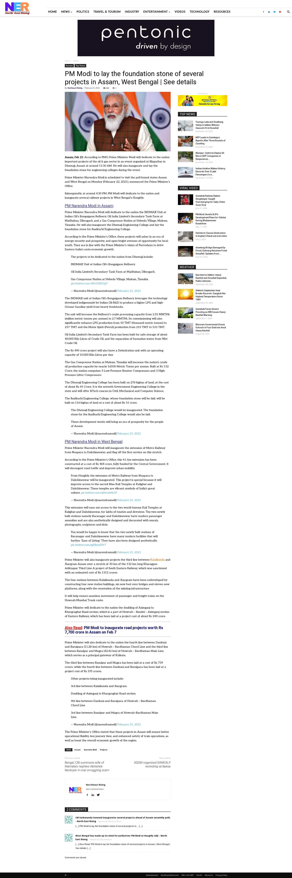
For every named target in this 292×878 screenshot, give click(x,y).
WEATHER (187, 267)
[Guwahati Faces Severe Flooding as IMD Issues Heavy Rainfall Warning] (185, 312)
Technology (199, 12)
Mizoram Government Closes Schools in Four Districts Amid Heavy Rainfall (211, 327)
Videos (180, 12)
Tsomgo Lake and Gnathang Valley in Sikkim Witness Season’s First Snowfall (209, 125)
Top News (80, 65)
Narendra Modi (90, 750)
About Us (209, 875)
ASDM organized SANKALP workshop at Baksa (152, 764)
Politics (82, 12)
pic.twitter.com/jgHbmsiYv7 (88, 545)
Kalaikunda (157, 559)
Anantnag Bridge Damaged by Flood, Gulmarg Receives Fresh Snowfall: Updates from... (211, 250)
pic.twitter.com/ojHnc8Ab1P (99, 492)
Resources (222, 12)
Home (52, 12)
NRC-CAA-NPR (188, 875)
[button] (288, 12)
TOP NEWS (187, 114)
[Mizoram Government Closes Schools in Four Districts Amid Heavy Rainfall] (185, 328)
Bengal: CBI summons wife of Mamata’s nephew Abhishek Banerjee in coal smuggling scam (87, 766)
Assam (69, 65)
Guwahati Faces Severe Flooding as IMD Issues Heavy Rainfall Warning (211, 312)
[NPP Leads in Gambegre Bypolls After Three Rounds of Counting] (185, 141)
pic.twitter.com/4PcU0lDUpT (89, 283)
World (199, 875)
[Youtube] (280, 12)
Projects (103, 750)
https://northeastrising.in (95, 789)
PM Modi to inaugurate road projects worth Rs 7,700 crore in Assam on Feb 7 (114, 630)
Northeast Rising (75, 88)
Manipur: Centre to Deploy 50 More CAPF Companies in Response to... (210, 156)
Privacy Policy (221, 875)
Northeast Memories (170, 875)
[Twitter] (274, 12)
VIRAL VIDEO (189, 188)
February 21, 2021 (129, 291)
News (65, 12)
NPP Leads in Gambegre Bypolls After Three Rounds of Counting (210, 140)
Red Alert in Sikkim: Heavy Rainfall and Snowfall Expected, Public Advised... (211, 278)
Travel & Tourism (107, 12)
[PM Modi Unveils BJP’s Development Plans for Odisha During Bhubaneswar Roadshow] (185, 218)
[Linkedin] (269, 12)
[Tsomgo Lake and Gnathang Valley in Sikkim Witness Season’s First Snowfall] (185, 125)
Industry (132, 12)
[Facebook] (263, 12)
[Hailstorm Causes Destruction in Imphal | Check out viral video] (185, 236)
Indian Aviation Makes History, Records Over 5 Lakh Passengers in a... (210, 171)
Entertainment (155, 12)
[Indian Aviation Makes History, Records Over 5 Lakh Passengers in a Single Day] (185, 172)
